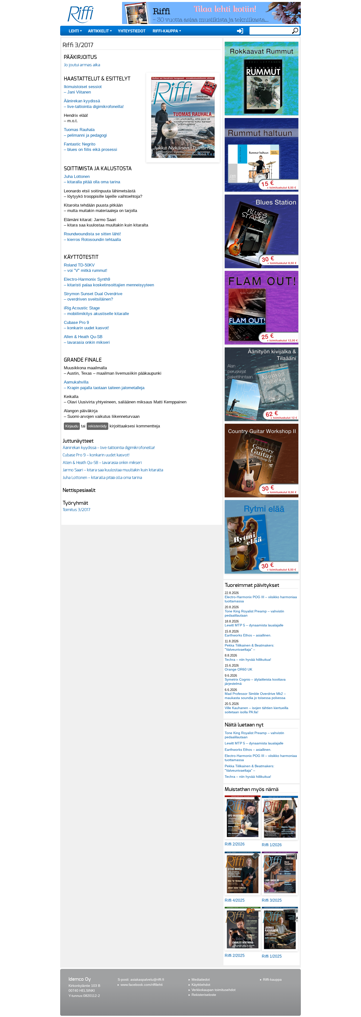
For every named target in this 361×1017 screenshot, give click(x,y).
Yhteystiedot (131, 31)
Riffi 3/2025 (272, 900)
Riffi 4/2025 (235, 900)
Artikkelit (98, 31)
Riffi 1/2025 (272, 956)
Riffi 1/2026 (272, 845)
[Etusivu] (81, 14)
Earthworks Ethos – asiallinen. (248, 635)
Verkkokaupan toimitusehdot (214, 990)
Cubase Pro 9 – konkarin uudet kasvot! (96, 455)
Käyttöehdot (201, 985)
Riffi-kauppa (165, 31)
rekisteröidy (97, 426)
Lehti (74, 31)
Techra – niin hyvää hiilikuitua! (248, 659)
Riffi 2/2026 (235, 844)
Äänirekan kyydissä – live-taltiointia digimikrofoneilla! (109, 448)
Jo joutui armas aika (82, 65)
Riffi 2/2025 (235, 955)
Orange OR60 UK (238, 669)
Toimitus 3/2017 (76, 510)
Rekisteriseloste (204, 995)
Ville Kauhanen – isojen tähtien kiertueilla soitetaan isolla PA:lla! (256, 710)
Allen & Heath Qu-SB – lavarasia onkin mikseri (102, 463)
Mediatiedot (201, 979)
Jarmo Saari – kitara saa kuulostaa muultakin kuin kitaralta (113, 470)
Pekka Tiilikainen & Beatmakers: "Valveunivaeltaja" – (249, 647)
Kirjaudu (71, 426)
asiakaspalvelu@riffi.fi (147, 979)
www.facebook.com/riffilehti (142, 985)
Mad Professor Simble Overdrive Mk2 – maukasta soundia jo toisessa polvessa (255, 696)
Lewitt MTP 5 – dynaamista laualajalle (254, 625)
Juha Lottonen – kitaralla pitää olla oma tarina (102, 478)
